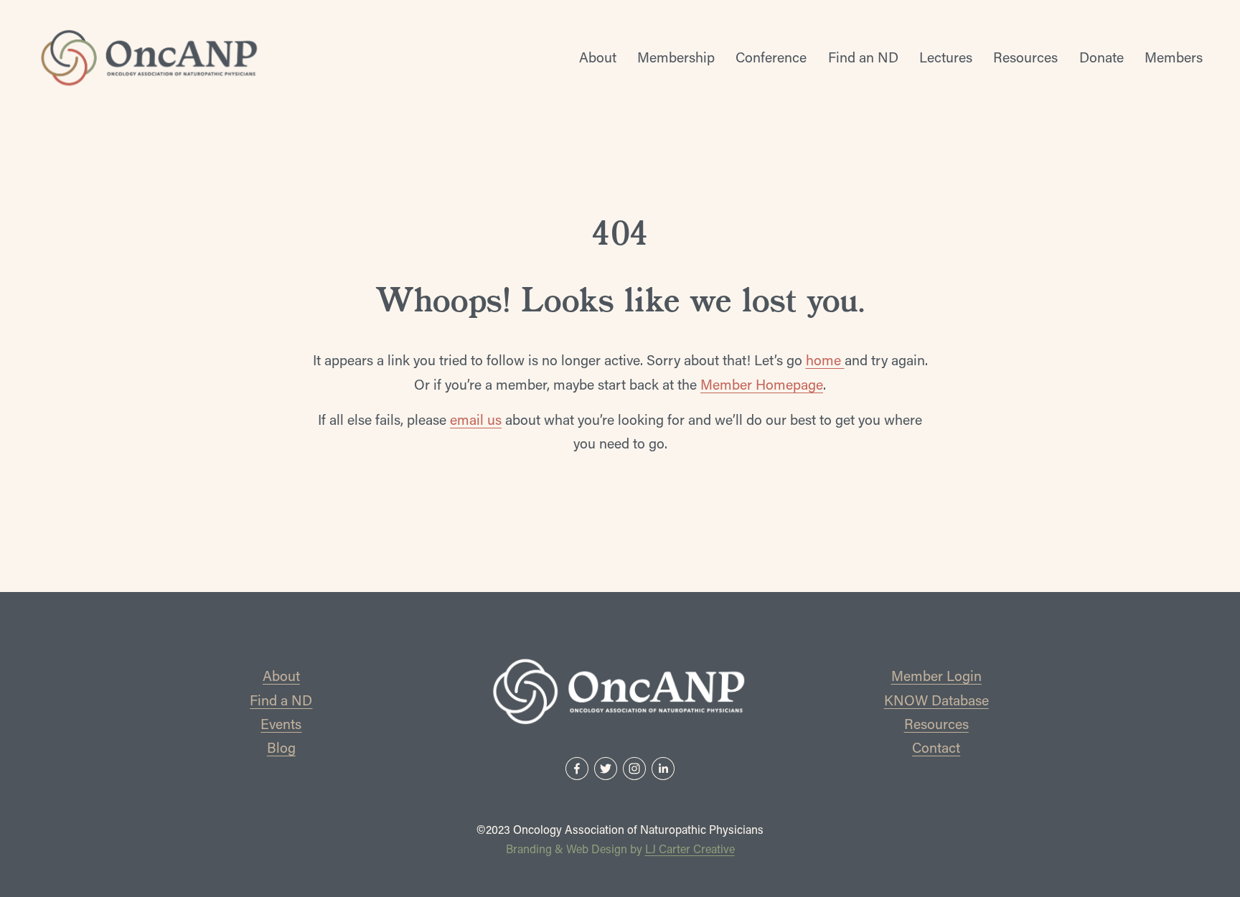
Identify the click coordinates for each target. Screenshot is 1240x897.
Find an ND (863, 57)
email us (476, 419)
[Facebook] (576, 768)
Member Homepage (761, 384)
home (825, 360)
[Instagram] (634, 768)
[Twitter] (605, 768)
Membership (676, 57)
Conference (771, 57)
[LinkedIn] (663, 768)
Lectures (945, 57)
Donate (1101, 57)
